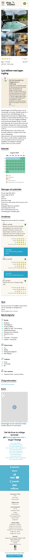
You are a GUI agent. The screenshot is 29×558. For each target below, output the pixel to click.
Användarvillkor (15, 514)
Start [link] (15, 495)
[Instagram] (15, 549)
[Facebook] (15, 546)
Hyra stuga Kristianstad (15, 444)
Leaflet (7, 422)
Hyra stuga (15, 497)
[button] (3, 394)
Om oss (15, 508)
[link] (15, 524)
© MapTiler (12, 422)
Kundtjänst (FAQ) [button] (15, 510)
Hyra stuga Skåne (15, 443)
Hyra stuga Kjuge (20, 457)
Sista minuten (15, 499)
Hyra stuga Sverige (15, 454)
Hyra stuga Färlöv (10, 457)
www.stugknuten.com (15, 437)
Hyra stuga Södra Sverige (16, 459)
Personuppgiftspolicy (15, 516)
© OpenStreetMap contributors (21, 422)
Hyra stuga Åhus (10, 448)
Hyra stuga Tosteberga (15, 451)
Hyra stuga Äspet (20, 448)
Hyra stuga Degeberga (15, 446)
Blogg (15, 512)
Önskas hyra (15, 504)
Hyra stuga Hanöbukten (15, 452)
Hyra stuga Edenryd (15, 456)
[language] (25, 3)
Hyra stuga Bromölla (15, 449)
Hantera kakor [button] (15, 517)
